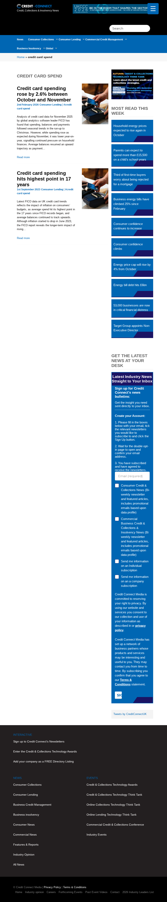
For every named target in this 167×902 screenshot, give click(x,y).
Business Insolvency (29, 48)
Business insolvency (26, 814)
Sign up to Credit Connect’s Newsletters (38, 741)
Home (21, 57)
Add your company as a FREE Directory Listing (43, 761)
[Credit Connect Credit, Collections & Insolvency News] (34, 4)
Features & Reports (25, 844)
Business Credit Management (32, 804)
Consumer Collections (41, 39)
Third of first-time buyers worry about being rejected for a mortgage (130, 179)
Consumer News (24, 824)
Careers (51, 892)
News (20, 39)
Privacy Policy (52, 887)
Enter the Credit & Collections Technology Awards (45, 751)
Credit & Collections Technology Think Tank (114, 794)
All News (18, 864)
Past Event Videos (96, 892)
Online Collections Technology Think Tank (113, 804)
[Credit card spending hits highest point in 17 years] (95, 188)
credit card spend (39, 76)
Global (49, 48)
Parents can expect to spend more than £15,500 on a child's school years (130, 155)
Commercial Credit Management (104, 39)
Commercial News (25, 834)
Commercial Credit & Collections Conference (115, 824)
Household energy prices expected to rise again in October (130, 130)
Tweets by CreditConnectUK (130, 714)
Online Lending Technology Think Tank (111, 814)
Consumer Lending (70, 39)
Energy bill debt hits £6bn (130, 285)
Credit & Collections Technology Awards (112, 784)
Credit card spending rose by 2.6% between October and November (44, 94)
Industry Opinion (23, 854)
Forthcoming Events (70, 892)
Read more (23, 157)
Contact (115, 892)
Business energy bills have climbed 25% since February (131, 203)
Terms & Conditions (74, 887)
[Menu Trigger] (153, 8)
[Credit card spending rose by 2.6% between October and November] (95, 104)
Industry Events (97, 834)
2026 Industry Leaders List (138, 892)
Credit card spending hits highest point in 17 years (44, 178)
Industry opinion (34, 892)
